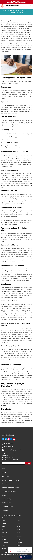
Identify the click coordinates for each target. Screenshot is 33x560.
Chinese (19, 520)
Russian (4, 545)
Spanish (19, 545)
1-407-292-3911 (8, 447)
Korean (4, 539)
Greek (18, 530)
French (18, 526)
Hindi (18, 533)
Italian (3, 536)
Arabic (3, 520)
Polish (18, 539)
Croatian (4, 523)
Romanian (19, 542)
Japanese (19, 536)
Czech (18, 523)
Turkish (4, 548)
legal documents (25, 395)
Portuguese (5, 542)
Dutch (3, 526)
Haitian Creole (6, 533)
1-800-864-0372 (8, 443)
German (4, 530)
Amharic (19, 515)
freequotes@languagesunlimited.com (17, 2)
